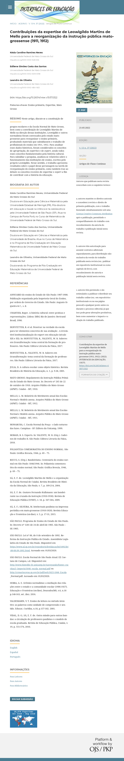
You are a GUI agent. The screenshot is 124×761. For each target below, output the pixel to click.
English (13, 647)
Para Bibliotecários (19, 685)
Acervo (22, 23)
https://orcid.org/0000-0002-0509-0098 (25, 74)
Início (13, 23)
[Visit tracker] (23, 726)
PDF (82, 110)
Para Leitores (16, 676)
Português (15, 656)
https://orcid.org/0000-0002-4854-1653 (25, 88)
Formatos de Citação (93, 374)
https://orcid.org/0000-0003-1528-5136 (24, 60)
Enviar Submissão (22, 699)
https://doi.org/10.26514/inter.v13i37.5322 (36, 97)
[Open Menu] (10, 7)
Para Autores (16, 681)
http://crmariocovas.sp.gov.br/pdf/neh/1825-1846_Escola (38, 572)
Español (14, 652)
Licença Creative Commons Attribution (94, 213)
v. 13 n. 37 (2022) (36, 23)
